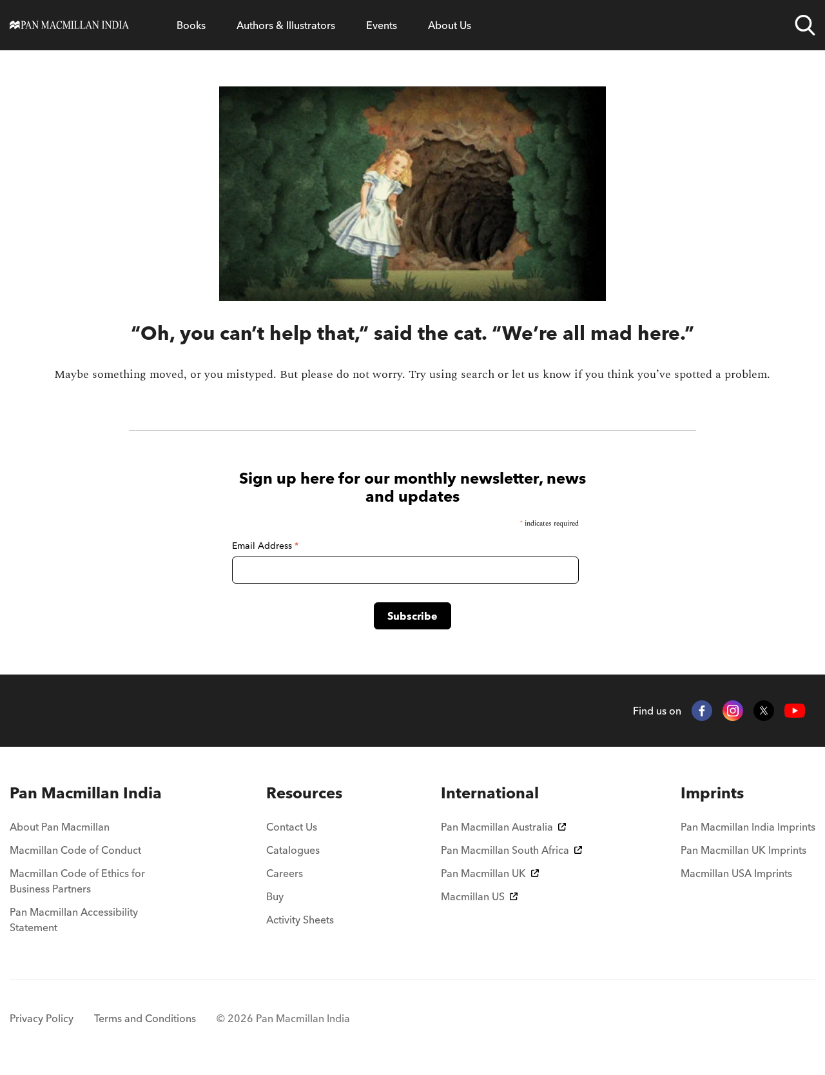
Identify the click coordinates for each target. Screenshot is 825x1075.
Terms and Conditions (145, 1018)
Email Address (265, 545)
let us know (541, 374)
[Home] (69, 25)
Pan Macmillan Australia (497, 826)
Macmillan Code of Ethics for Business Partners (77, 881)
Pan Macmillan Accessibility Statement (74, 919)
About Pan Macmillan (60, 826)
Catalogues (293, 849)
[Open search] (805, 25)
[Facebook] (702, 710)
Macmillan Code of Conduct (75, 849)
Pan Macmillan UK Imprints (743, 849)
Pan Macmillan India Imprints (748, 826)
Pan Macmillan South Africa (505, 849)
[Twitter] (763, 710)
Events (381, 25)
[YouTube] (794, 711)
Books (191, 25)
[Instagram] (733, 710)
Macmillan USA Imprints (736, 873)
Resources (304, 793)
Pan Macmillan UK (483, 873)
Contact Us (291, 826)
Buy (275, 896)
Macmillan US (473, 896)
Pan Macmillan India (86, 793)
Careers (284, 873)
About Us (449, 25)
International (490, 793)
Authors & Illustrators (286, 25)
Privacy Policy (41, 1018)
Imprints (712, 793)
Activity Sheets (300, 919)
